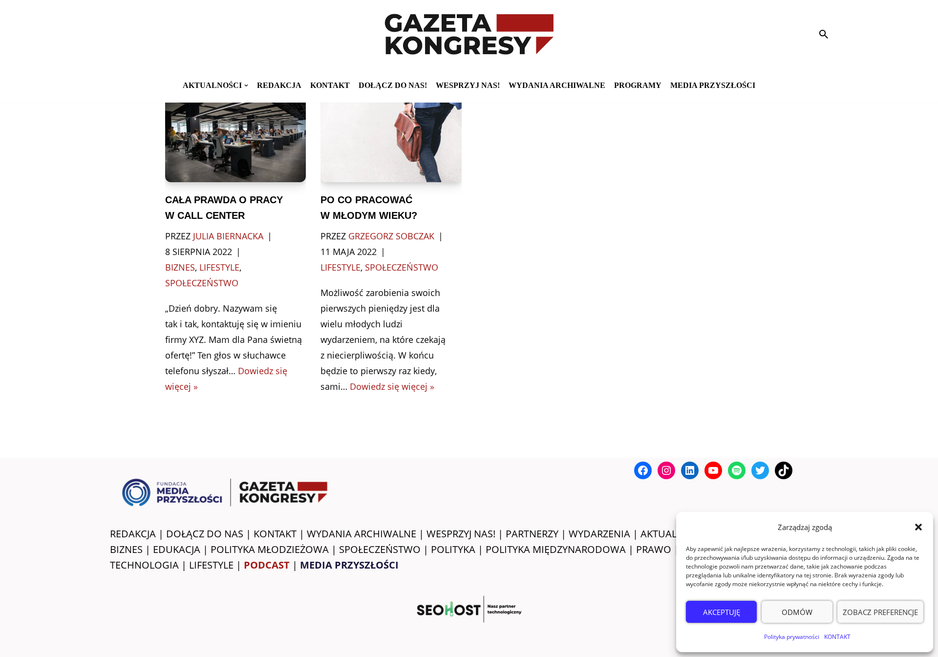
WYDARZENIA (599, 533)
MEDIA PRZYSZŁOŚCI (712, 85)
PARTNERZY (532, 533)
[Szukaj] (823, 34)
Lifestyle (219, 267)
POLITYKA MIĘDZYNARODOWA (556, 549)
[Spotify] (737, 470)
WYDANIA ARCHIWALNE (361, 533)
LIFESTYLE (211, 565)
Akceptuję (721, 612)
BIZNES (126, 549)
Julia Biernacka (228, 236)
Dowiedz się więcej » (392, 386)
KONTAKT (837, 637)
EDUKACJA (176, 549)
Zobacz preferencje (880, 612)
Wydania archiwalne (557, 85)
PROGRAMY (637, 85)
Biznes (180, 267)
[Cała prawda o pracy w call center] (235, 135)
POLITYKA (453, 549)
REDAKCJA (133, 533)
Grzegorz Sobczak (391, 236)
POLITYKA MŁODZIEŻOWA (270, 549)
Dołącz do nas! (393, 85)
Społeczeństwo (201, 283)
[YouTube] (713, 470)
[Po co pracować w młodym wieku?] (391, 135)
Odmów (797, 612)
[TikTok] (783, 470)
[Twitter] (760, 470)
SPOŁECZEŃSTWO (380, 549)
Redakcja (279, 85)
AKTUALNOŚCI (673, 533)
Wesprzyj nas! (468, 85)
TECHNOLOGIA (144, 565)
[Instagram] (666, 470)
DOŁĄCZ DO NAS (204, 533)
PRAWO (653, 549)
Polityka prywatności (791, 637)
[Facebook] (643, 470)
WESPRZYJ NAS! (460, 533)
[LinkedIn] (690, 470)
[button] (918, 527)
